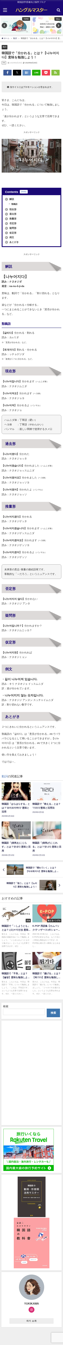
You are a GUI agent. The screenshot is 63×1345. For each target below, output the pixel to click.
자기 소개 (31, 1321)
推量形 (11, 218)
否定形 (11, 223)
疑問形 (11, 228)
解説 (10, 199)
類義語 (14, 204)
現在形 (11, 209)
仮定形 (11, 233)
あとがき (12, 242)
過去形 (11, 214)
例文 (10, 237)
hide (24, 192)
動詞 (4, 47)
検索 (5, 1006)
